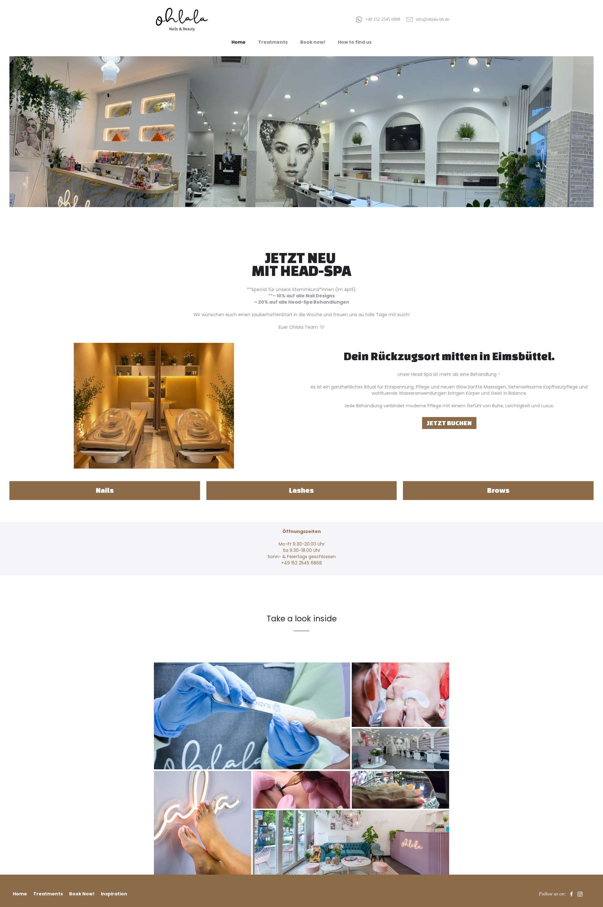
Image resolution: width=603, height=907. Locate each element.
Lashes (301, 490)
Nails (105, 490)
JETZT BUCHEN (449, 422)
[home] (182, 19)
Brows (498, 490)
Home (238, 42)
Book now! (312, 42)
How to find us (355, 42)
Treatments (273, 42)
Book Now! (82, 894)
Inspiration (114, 894)
